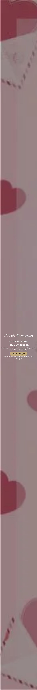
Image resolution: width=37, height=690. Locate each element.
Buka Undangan (19, 354)
